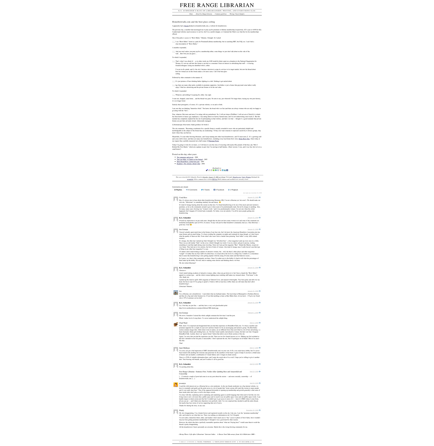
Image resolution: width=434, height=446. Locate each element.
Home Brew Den (244, 139)
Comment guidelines (221, 14)
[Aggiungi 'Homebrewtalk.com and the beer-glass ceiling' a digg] (209, 170)
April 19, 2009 (254, 364)
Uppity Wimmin (246, 177)
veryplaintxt (219, 442)
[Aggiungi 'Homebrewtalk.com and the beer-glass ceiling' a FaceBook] (227, 170)
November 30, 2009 (252, 410)
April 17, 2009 (254, 323)
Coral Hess (183, 197)
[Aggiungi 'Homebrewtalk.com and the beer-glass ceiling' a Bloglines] (223, 170)
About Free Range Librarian (204, 14)
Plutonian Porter (213, 141)
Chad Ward (183, 323)
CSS (253, 442)
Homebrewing (237, 177)
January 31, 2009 (253, 197)
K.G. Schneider (185, 217)
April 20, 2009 (254, 383)
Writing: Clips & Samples (237, 14)
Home (191, 14)
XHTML (247, 442)
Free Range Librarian (217, 5)
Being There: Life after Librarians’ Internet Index (197, 434)
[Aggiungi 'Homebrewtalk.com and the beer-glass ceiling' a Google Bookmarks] (218, 170)
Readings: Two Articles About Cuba (188, 164)
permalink (190, 179)
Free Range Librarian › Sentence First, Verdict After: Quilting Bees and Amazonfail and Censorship (210, 372)
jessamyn (182, 383)
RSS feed (214, 179)
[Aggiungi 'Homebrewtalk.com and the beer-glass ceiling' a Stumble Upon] (216, 170)
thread (186, 26)
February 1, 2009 (253, 313)
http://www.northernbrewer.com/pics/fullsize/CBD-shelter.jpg (198, 308)
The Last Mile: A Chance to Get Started (190, 159)
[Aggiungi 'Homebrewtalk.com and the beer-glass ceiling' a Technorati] (213, 170)
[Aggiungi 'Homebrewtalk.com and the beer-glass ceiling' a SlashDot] (225, 170)
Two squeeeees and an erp (185, 157)
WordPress (207, 442)
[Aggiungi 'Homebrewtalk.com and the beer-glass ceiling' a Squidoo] (220, 170)
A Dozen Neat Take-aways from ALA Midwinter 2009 (235, 434)
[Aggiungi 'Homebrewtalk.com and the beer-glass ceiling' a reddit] (211, 170)
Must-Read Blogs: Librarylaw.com (188, 161)
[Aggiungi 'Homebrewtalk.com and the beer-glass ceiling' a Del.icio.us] (207, 170)
